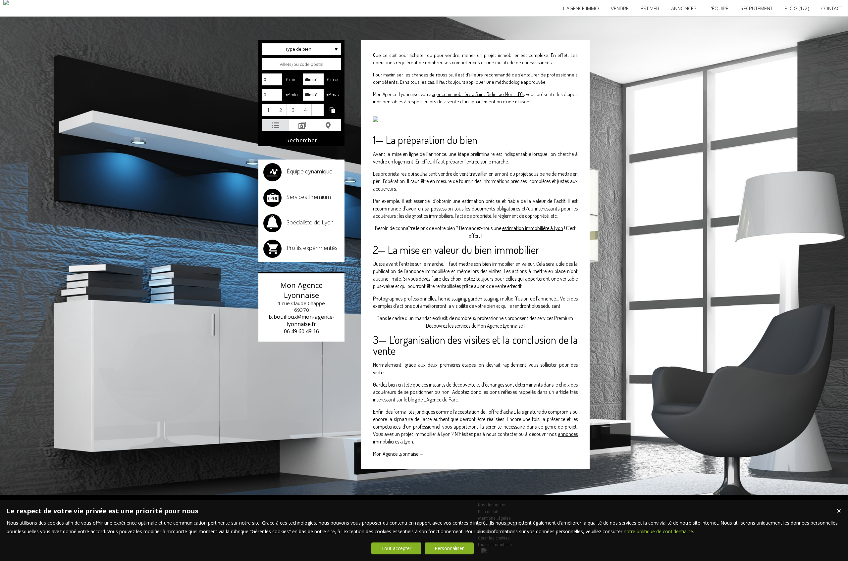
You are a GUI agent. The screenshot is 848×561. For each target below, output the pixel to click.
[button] (268, 110)
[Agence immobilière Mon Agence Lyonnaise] (6, 2)
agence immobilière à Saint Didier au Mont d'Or (478, 94)
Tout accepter (396, 548)
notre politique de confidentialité (658, 531)
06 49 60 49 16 (301, 331)
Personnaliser (449, 548)
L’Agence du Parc (441, 399)
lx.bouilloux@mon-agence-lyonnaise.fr (302, 320)
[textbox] (301, 64)
